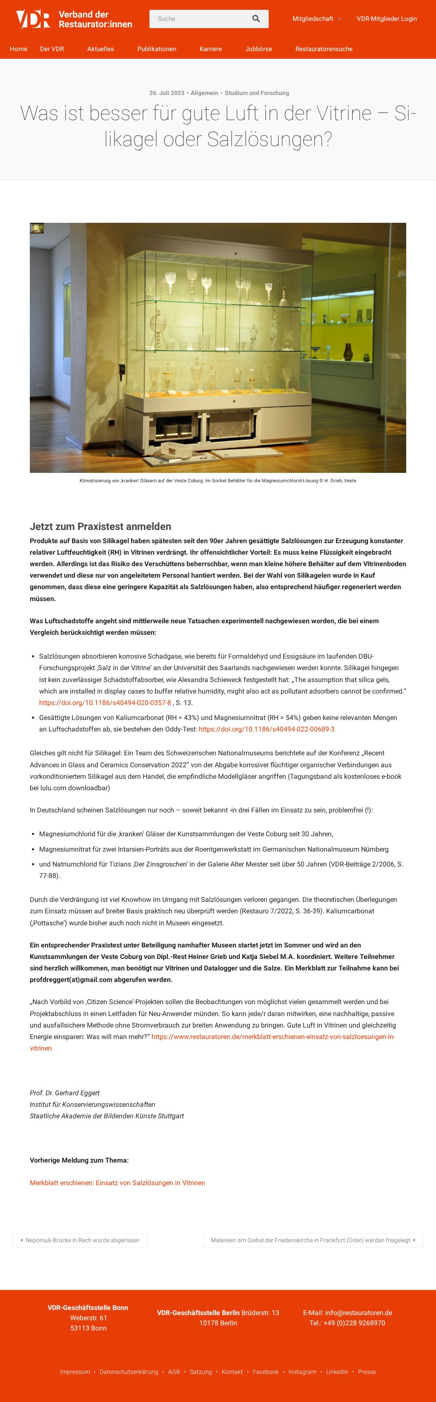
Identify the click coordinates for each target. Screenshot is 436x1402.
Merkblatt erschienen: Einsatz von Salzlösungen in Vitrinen (117, 1183)
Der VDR (52, 49)
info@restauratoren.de (358, 1313)
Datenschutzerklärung (129, 1371)
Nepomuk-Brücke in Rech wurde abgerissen (83, 1240)
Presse (367, 1371)
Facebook (266, 1371)
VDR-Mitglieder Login (387, 19)
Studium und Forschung (257, 92)
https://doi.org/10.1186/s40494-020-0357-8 (105, 703)
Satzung (201, 1371)
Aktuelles (100, 49)
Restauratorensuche (324, 49)
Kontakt (232, 1371)
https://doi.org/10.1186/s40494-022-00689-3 (267, 729)
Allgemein (204, 92)
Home (18, 49)
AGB (174, 1371)
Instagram (302, 1371)
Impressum (75, 1371)
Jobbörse (258, 49)
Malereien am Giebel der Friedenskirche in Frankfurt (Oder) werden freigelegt (310, 1240)
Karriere (211, 49)
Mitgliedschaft (313, 19)
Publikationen (157, 49)
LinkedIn (337, 1371)
